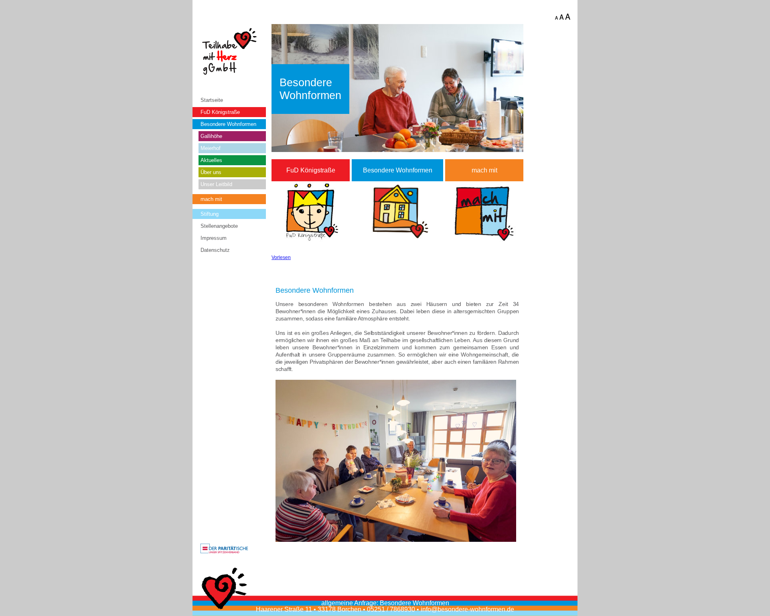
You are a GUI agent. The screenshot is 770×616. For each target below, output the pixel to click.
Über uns (211, 172)
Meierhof (211, 148)
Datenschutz (215, 250)
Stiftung (210, 214)
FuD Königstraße (220, 112)
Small (556, 17)
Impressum (214, 238)
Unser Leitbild (216, 184)
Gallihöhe (211, 136)
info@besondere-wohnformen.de (467, 609)
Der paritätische (224, 549)
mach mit (211, 199)
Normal (561, 17)
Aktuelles (211, 160)
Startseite (212, 100)
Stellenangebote (219, 226)
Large (568, 17)
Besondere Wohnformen (228, 124)
